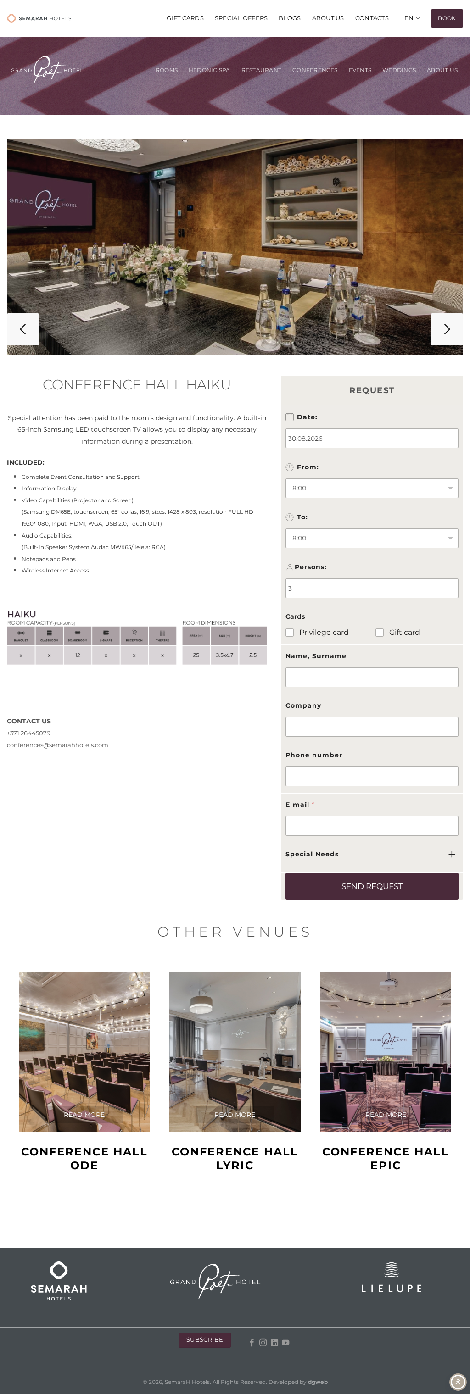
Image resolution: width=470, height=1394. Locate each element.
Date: (307, 417)
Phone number (313, 755)
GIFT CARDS (185, 18)
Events (360, 70)
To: (302, 517)
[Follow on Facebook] (252, 1343)
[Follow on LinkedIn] (274, 1343)
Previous (23, 329)
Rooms (167, 70)
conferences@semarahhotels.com (57, 745)
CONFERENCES (315, 70)
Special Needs (312, 854)
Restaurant (261, 70)
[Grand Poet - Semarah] (39, 18)
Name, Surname (316, 656)
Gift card (404, 632)
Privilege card (324, 632)
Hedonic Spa (209, 70)
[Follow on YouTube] (285, 1343)
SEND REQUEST (372, 886)
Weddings (399, 70)
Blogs (290, 18)
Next (447, 329)
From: (308, 467)
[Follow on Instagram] (263, 1343)
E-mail (299, 804)
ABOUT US (442, 70)
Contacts (372, 18)
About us (328, 18)
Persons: (311, 567)
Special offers (241, 18)
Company (303, 705)
